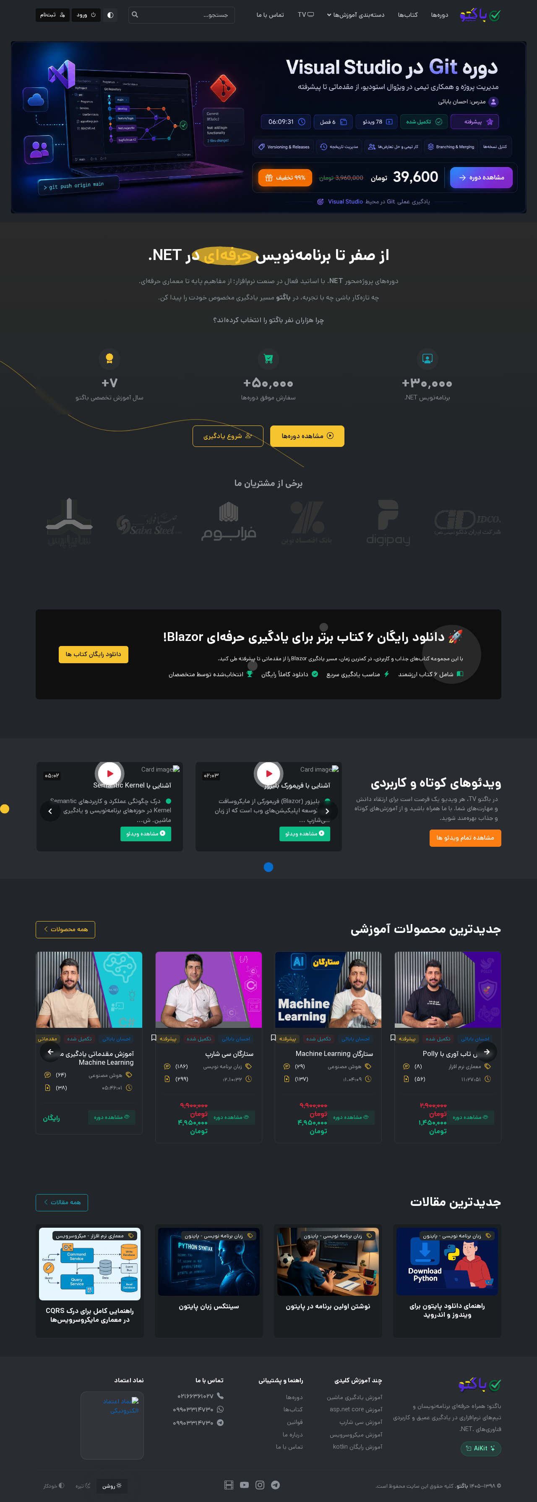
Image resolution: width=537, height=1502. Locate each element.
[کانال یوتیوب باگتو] (244, 1486)
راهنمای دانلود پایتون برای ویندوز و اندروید (447, 1311)
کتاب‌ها (408, 15)
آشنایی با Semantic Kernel (132, 785)
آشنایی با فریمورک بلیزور (297, 785)
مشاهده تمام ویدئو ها (465, 837)
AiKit (480, 1448)
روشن (109, 1486)
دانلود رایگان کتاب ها (93, 654)
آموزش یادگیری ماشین (354, 1397)
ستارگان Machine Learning (334, 1054)
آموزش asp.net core (356, 1409)
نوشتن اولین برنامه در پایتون (328, 1306)
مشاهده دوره (468, 1117)
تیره (80, 1486)
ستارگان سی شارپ (229, 1054)
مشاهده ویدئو (302, 834)
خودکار (51, 1486)
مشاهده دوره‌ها (302, 436)
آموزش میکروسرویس (356, 1435)
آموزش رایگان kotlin (357, 1447)
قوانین (295, 1422)
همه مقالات (65, 1202)
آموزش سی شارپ (360, 1422)
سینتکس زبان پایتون (209, 1306)
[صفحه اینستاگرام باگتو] (259, 1486)
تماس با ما (270, 15)
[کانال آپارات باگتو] (228, 1486)
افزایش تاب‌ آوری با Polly (458, 1054)
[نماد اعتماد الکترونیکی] (112, 1425)
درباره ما (293, 1435)
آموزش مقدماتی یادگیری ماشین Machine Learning (89, 1059)
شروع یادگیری (222, 436)
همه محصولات (68, 929)
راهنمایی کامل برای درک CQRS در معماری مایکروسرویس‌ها (90, 1315)
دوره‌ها (439, 15)
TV (302, 15)
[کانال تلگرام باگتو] (275, 1486)
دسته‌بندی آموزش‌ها (359, 15)
